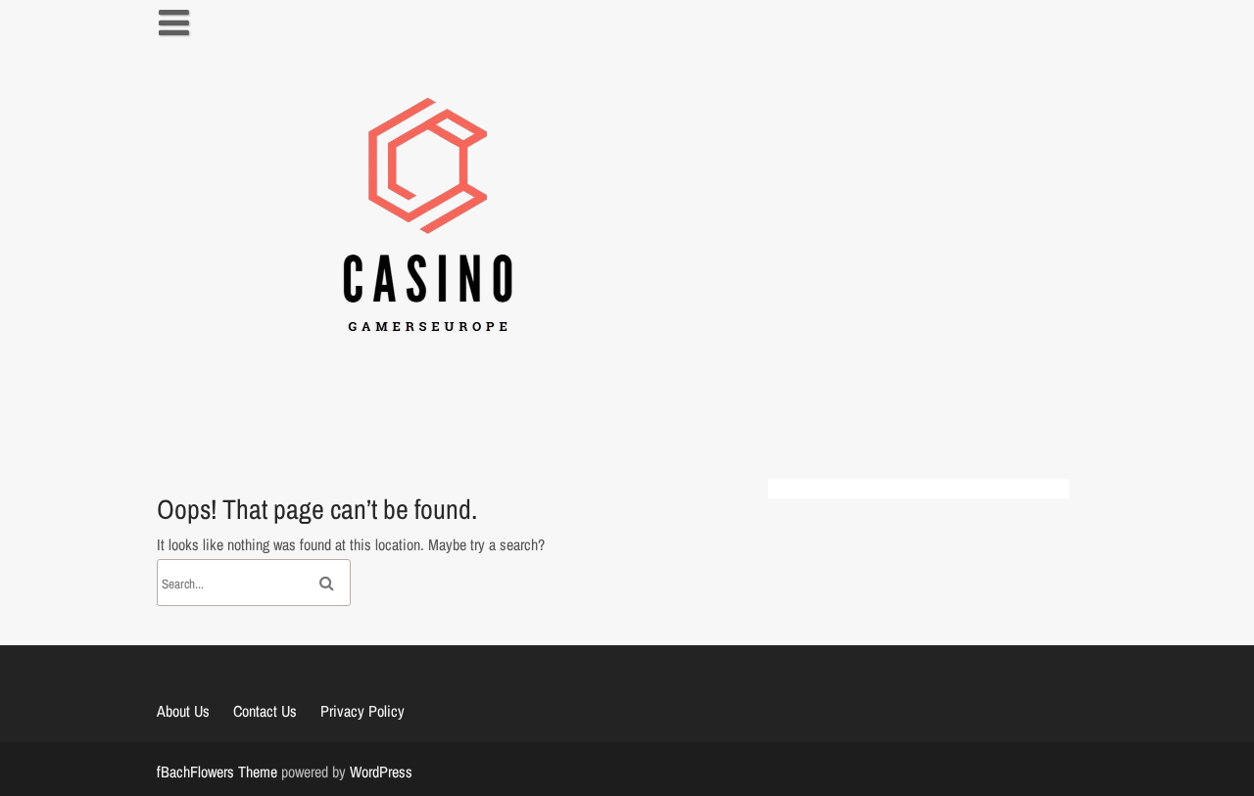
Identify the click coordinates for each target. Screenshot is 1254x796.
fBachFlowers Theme (217, 771)
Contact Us (265, 711)
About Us (183, 711)
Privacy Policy (362, 711)
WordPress (381, 771)
